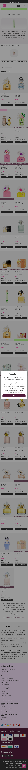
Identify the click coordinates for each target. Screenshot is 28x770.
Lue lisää (20, 392)
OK (14, 395)
